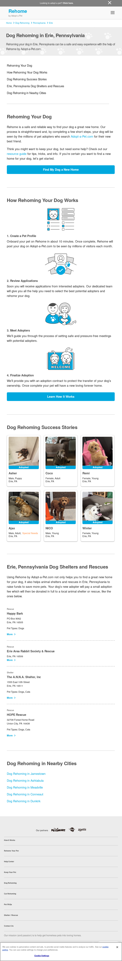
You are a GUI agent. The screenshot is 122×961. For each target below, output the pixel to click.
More (10, 634)
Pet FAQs (8, 904)
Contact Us (9, 925)
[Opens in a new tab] (60, 830)
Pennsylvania (39, 22)
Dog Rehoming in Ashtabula (25, 780)
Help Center (9, 861)
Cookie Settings (41, 955)
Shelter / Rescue (11, 915)
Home (9, 22)
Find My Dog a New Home (61, 169)
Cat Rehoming (10, 893)
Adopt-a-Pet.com (82, 136)
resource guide (16, 153)
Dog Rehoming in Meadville (25, 787)
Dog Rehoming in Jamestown (26, 773)
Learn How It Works (60, 396)
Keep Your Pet (10, 872)
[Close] (117, 947)
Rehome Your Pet (11, 850)
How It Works (9, 840)
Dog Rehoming (22, 22)
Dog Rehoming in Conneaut (25, 794)
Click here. (68, 2)
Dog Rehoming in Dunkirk (23, 801)
